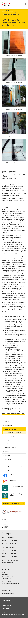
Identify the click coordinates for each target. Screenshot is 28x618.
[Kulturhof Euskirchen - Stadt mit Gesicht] (6, 4)
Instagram (13, 480)
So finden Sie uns (6, 590)
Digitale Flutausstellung (16, 486)
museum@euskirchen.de (12, 583)
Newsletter (8, 600)
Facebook (12, 474)
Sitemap (7, 608)
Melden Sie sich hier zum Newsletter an (13, 503)
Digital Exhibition (14, 494)
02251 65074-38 (8, 581)
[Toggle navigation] (25, 4)
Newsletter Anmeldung (8, 593)
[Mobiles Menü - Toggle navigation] (25, 4)
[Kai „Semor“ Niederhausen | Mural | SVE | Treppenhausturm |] (14, 42)
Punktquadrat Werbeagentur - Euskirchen (13, 614)
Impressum (8, 603)
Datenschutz (8, 605)
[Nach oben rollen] (24, 614)
